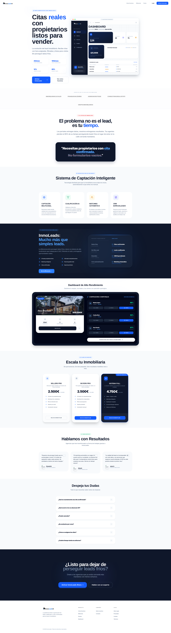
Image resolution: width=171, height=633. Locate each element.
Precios (80, 616)
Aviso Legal (116, 611)
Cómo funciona (129, 3)
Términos (116, 619)
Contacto (98, 613)
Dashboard (80, 619)
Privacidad (116, 613)
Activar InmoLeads (162, 3)
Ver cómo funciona (60, 80)
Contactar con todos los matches (110, 339)
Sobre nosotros (99, 611)
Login (153, 3)
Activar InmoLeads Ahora (71, 585)
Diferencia (138, 3)
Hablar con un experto (100, 585)
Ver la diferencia (45, 271)
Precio (144, 3)
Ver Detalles (57, 328)
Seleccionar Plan (56, 417)
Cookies (115, 616)
